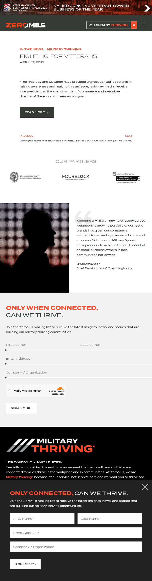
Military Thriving (64, 49)
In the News (31, 49)
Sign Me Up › (21, 408)
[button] (145, 487)
